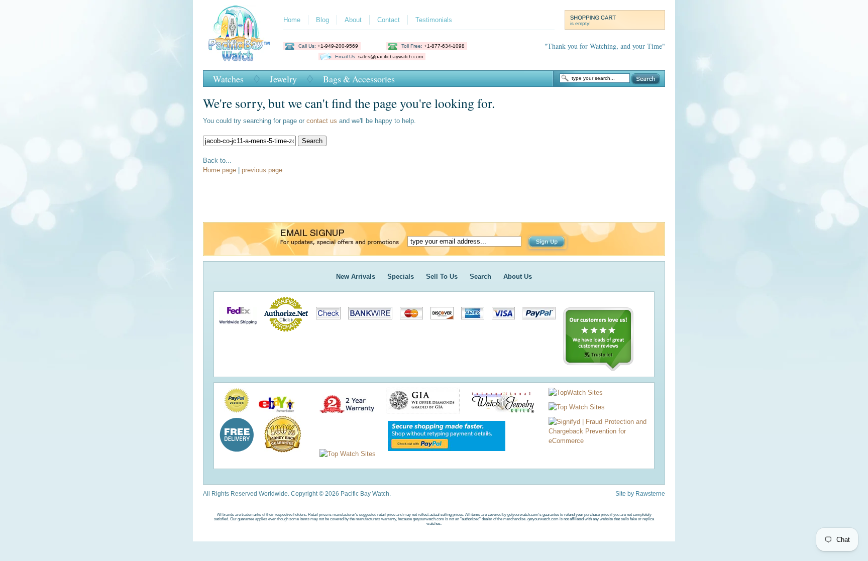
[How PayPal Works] (441, 454)
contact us (321, 121)
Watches (228, 79)
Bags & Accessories (359, 79)
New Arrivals (355, 276)
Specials (400, 276)
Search (645, 78)
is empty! (580, 23)
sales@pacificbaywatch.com (390, 56)
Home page (219, 170)
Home (291, 20)
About (353, 20)
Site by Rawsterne (640, 494)
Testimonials (433, 20)
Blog (322, 20)
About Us (517, 276)
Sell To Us (442, 276)
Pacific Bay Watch (239, 33)
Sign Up (547, 242)
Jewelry (283, 79)
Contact (388, 20)
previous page (262, 170)
